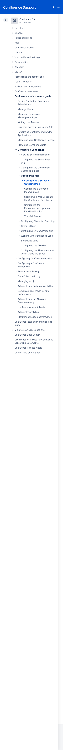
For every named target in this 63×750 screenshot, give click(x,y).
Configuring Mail (30, 175)
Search (53, 7)
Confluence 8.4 (27, 19)
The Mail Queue (32, 216)
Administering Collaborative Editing (36, 286)
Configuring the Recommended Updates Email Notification (37, 208)
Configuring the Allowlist (33, 245)
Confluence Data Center (27, 334)
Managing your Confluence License (36, 140)
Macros (18, 52)
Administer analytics (28, 312)
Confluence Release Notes (28, 347)
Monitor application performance (35, 316)
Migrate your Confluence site (30, 329)
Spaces (18, 32)
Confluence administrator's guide (33, 96)
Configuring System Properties (37, 230)
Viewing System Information (35, 154)
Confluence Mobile (24, 47)
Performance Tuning (28, 271)
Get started (20, 28)
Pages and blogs (23, 37)
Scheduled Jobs (29, 240)
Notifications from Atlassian (32, 307)
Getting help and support (28, 352)
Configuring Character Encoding (38, 221)
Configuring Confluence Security (35, 258)
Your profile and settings (27, 57)
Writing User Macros (28, 122)
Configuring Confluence (31, 149)
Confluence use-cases (26, 91)
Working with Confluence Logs (37, 235)
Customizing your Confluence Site (35, 127)
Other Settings (28, 226)
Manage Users (25, 109)
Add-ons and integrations (28, 86)
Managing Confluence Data (32, 144)
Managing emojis (26, 281)
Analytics (19, 67)
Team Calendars (23, 81)
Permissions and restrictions (29, 76)
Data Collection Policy (29, 276)
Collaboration (21, 62)
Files (17, 42)
